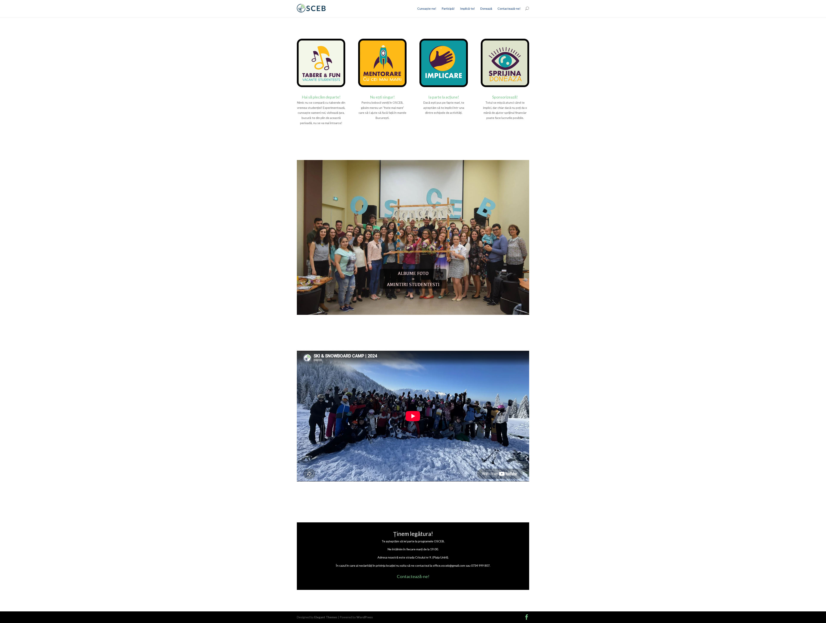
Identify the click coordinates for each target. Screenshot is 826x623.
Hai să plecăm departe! (321, 97)
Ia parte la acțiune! (443, 97)
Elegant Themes (325, 617)
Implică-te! (467, 8)
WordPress (364, 617)
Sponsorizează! (505, 97)
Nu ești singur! (382, 97)
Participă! (448, 8)
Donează (486, 8)
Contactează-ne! (509, 8)
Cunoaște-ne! (426, 8)
